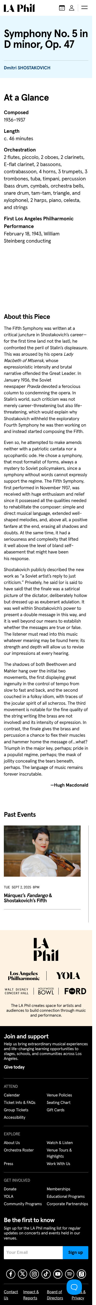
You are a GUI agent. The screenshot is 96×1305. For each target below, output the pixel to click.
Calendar (12, 1095)
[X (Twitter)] (22, 1274)
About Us (12, 1143)
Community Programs (23, 1204)
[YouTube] (57, 1274)
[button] (84, 8)
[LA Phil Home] (19, 8)
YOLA (8, 1197)
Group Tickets (16, 1110)
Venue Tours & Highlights (59, 1153)
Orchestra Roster (19, 1150)
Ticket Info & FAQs (19, 1103)
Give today (14, 1067)
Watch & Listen (60, 1143)
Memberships (58, 1189)
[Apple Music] (81, 1274)
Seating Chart (59, 1103)
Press (8, 1164)
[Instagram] (34, 1274)
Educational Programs (66, 1197)
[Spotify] (69, 1274)
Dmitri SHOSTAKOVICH (27, 68)
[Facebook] (10, 1274)
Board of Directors (55, 1295)
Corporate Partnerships (67, 1204)
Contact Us (11, 1295)
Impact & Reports (31, 1295)
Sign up (75, 1252)
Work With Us (58, 1164)
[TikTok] (46, 1274)
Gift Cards (56, 1110)
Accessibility (14, 1118)
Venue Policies (59, 1095)
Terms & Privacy (79, 1295)
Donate (10, 1189)
